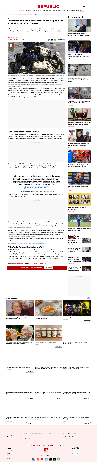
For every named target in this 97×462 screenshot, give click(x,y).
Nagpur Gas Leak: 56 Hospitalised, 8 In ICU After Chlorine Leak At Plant (74, 241)
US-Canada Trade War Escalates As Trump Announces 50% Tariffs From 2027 (78, 56)
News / (7, 14)
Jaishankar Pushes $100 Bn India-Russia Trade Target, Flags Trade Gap (78, 34)
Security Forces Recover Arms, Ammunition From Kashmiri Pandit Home (78, 80)
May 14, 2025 (50, 191)
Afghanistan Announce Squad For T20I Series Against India (79, 229)
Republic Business (13, 39)
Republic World (41, 2)
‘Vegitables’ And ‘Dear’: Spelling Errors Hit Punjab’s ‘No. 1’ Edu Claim (79, 102)
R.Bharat (46, 2)
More (81, 10)
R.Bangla (51, 2)
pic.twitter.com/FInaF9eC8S (36, 187)
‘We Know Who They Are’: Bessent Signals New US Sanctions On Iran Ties (74, 269)
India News (70, 84)
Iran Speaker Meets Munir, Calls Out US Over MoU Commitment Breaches (79, 123)
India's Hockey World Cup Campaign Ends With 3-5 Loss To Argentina (78, 166)
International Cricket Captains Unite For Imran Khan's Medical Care (78, 144)
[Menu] (83, 6)
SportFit (70, 169)
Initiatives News (71, 211)
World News (71, 37)
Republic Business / (13, 14)
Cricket (69, 147)
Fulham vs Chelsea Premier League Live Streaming (78, 187)
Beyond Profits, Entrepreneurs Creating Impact (77, 208)
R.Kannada (56, 2)
